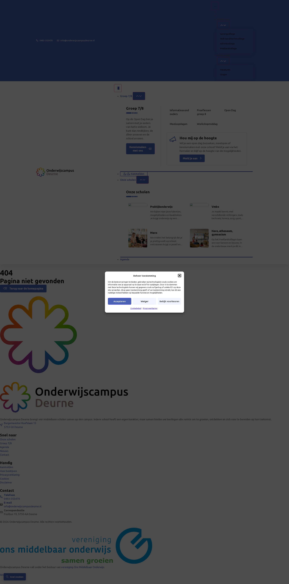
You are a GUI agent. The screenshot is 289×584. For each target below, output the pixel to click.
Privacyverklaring (150, 308)
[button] (179, 275)
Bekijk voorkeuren (169, 301)
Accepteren (119, 301)
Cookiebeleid (135, 308)
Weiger (144, 301)
